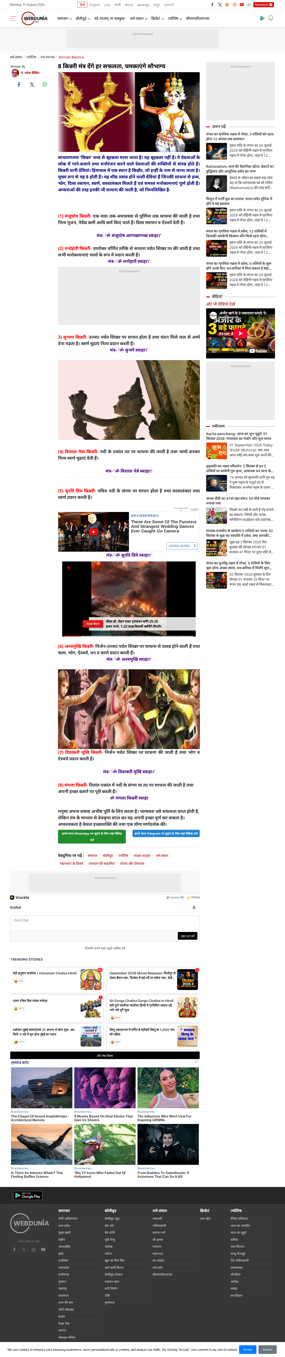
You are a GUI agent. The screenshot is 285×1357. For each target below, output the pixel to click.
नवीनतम (218, 426)
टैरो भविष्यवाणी (240, 1260)
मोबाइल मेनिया (66, 1337)
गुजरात (62, 1281)
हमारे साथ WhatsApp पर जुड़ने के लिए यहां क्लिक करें (92, 836)
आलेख (108, 1246)
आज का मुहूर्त (238, 1232)
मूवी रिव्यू (110, 1239)
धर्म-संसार (137, 18)
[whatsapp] (45, 84)
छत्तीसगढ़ (63, 1274)
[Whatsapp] (249, 4)
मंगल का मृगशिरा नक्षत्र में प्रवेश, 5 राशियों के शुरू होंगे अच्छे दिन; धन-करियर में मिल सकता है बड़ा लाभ (238, 266)
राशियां (234, 1239)
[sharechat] (227, 4)
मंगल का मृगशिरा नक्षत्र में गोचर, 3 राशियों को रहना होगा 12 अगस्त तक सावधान (240, 136)
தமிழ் (107, 5)
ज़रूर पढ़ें (219, 126)
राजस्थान (63, 1295)
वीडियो (217, 296)
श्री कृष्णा (158, 1239)
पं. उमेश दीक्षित (30, 73)
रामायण (157, 1246)
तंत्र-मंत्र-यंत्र (47, 57)
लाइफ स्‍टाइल (142, 855)
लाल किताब (237, 1246)
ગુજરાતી (169, 5)
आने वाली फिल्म (114, 1267)
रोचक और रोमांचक (132, 863)
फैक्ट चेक (64, 1323)
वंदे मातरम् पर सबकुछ (109, 18)
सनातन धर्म (159, 1232)
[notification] (271, 18)
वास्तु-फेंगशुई (238, 1253)
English (95, 5)
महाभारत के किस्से (71, 863)
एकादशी (157, 1218)
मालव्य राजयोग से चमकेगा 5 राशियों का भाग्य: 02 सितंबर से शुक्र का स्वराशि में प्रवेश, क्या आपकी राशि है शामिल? (239, 533)
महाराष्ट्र (62, 1288)
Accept (247, 1349)
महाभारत (158, 1253)
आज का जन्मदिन (240, 1225)
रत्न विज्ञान (236, 1295)
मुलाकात (110, 1302)
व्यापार (62, 1330)
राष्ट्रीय (61, 1239)
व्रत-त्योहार (158, 1260)
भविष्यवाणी (159, 1225)
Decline (267, 1349)
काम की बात (65, 1302)
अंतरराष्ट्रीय (64, 1246)
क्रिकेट (155, 18)
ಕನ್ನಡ (157, 5)
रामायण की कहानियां (102, 863)
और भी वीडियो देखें (220, 304)
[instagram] (234, 4)
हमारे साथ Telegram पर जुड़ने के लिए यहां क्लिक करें (166, 833)
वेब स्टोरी (110, 1232)
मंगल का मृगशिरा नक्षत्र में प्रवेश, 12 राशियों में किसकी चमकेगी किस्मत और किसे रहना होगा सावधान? (236, 233)
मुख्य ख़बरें (64, 1232)
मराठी (118, 5)
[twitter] (220, 4)
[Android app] (27, 1195)
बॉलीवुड (81, 18)
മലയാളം (143, 5)
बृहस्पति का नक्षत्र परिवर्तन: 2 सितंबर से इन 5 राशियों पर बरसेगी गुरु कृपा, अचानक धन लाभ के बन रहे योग (238, 468)
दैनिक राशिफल (239, 1218)
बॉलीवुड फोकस (113, 1274)
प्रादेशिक (63, 1260)
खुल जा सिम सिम (115, 1260)
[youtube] (242, 4)
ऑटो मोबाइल (66, 1309)
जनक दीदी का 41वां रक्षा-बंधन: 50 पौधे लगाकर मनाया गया (238, 501)
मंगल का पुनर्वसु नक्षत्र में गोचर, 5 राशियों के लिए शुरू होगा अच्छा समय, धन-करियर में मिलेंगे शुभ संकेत (238, 565)
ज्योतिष (173, 18)
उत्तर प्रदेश (64, 1225)
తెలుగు (129, 5)
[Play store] (262, 18)
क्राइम (61, 1316)
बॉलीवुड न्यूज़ (112, 1218)
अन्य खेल (205, 1218)
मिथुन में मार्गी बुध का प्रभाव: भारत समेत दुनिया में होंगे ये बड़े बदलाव (239, 201)
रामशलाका (237, 1267)
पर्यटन (108, 1253)
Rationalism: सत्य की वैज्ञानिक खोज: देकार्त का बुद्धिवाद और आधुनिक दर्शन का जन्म (240, 169)
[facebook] (212, 4)
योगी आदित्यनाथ (67, 1218)
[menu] (14, 18)
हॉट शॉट (109, 1225)
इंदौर (61, 1253)
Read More (93, 624)
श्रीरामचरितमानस (197, 18)
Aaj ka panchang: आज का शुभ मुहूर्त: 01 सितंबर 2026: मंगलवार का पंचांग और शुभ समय (238, 436)
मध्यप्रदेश (63, 1267)
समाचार (62, 18)
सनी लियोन (111, 1288)
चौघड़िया (236, 1274)
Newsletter (261, 4)
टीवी (107, 1295)
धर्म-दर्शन (158, 1267)
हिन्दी (82, 5)
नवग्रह (234, 1288)
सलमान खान (112, 1281)
